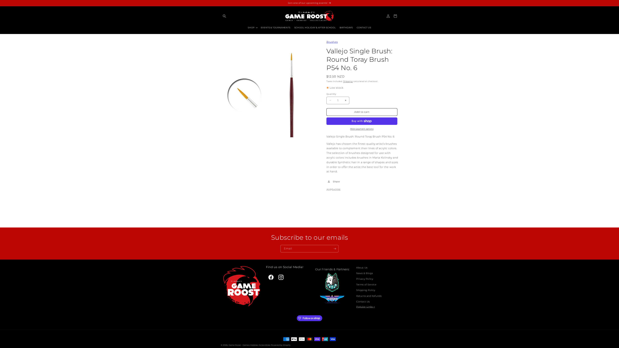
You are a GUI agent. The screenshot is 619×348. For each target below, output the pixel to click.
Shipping (348, 81)
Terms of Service (366, 284)
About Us (362, 267)
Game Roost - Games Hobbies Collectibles (249, 345)
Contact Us (363, 301)
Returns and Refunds (369, 296)
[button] (224, 16)
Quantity (331, 94)
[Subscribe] (334, 248)
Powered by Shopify (281, 345)
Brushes (332, 42)
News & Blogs (364, 273)
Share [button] (336, 181)
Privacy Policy (364, 278)
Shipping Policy (365, 290)
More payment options (361, 129)
